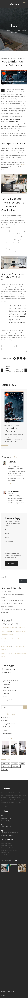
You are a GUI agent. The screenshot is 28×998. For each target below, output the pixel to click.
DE (26, 2)
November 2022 (9, 669)
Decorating (6, 687)
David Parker (12, 462)
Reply (10, 483)
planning (5, 769)
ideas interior (6, 349)
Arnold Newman (13, 491)
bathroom (14, 763)
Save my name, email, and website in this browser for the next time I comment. (13, 555)
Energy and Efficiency (9, 690)
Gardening (6, 693)
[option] (14, 419)
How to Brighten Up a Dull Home (13, 600)
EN (24, 2)
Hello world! (7, 592)
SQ (22, 2)
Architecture (6, 684)
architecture (5, 346)
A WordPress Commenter (8, 627)
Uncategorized (7, 700)
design (13, 346)
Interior (8, 30)
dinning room (6, 766)
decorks (22, 58)
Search (3, 577)
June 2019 (7, 672)
